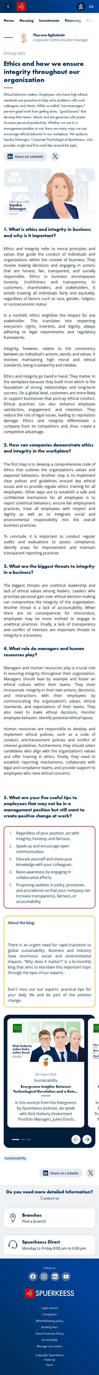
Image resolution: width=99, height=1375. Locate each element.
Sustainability (15, 1158)
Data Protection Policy (49, 1333)
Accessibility (49, 1340)
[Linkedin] (55, 1276)
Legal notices (49, 1308)
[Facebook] (33, 1276)
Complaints (49, 1314)
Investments (49, 20)
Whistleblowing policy (49, 1321)
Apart (49, 1365)
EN (91, 6)
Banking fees (49, 1327)
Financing (73, 20)
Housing (27, 20)
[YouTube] (66, 1276)
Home (9, 20)
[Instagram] (44, 1276)
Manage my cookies (49, 1346)
